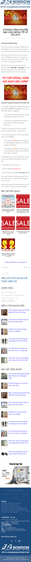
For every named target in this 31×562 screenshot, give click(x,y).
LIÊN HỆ (15, 497)
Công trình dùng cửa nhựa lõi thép (12, 295)
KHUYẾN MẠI (6, 494)
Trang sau (26, 267)
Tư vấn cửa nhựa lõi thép (9, 298)
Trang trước (5, 267)
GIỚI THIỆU (21, 490)
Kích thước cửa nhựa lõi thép (11, 506)
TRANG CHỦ (10, 490)
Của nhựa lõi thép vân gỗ (9, 504)
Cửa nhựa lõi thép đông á (9, 512)
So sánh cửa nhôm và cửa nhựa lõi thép (14, 507)
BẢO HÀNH (25, 494)
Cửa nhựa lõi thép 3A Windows (11, 503)
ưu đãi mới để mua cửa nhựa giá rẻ (15, 262)
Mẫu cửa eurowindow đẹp (19, 509)
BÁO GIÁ (16, 494)
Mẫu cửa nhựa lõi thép (8, 292)
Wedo (14, 519)
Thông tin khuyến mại (19, 38)
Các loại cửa (5, 509)
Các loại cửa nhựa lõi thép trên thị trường (15, 510)
